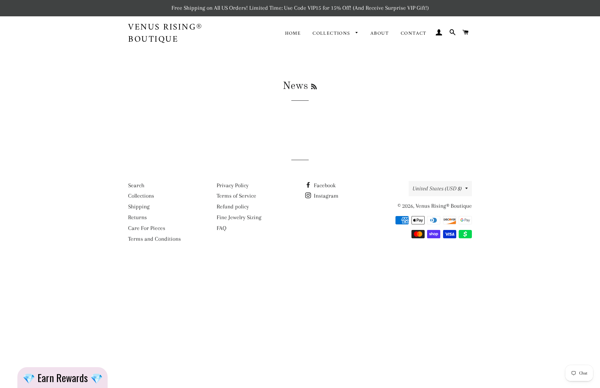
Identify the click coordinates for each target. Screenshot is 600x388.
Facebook (324, 185)
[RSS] (314, 87)
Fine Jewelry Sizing (239, 217)
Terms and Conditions (154, 239)
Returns (137, 217)
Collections (332, 33)
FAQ (221, 228)
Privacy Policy (233, 185)
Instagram (325, 195)
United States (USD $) (437, 188)
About (379, 33)
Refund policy (233, 206)
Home (293, 33)
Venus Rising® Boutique (165, 34)
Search (136, 185)
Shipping (139, 206)
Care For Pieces (146, 228)
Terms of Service (236, 195)
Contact (414, 33)
